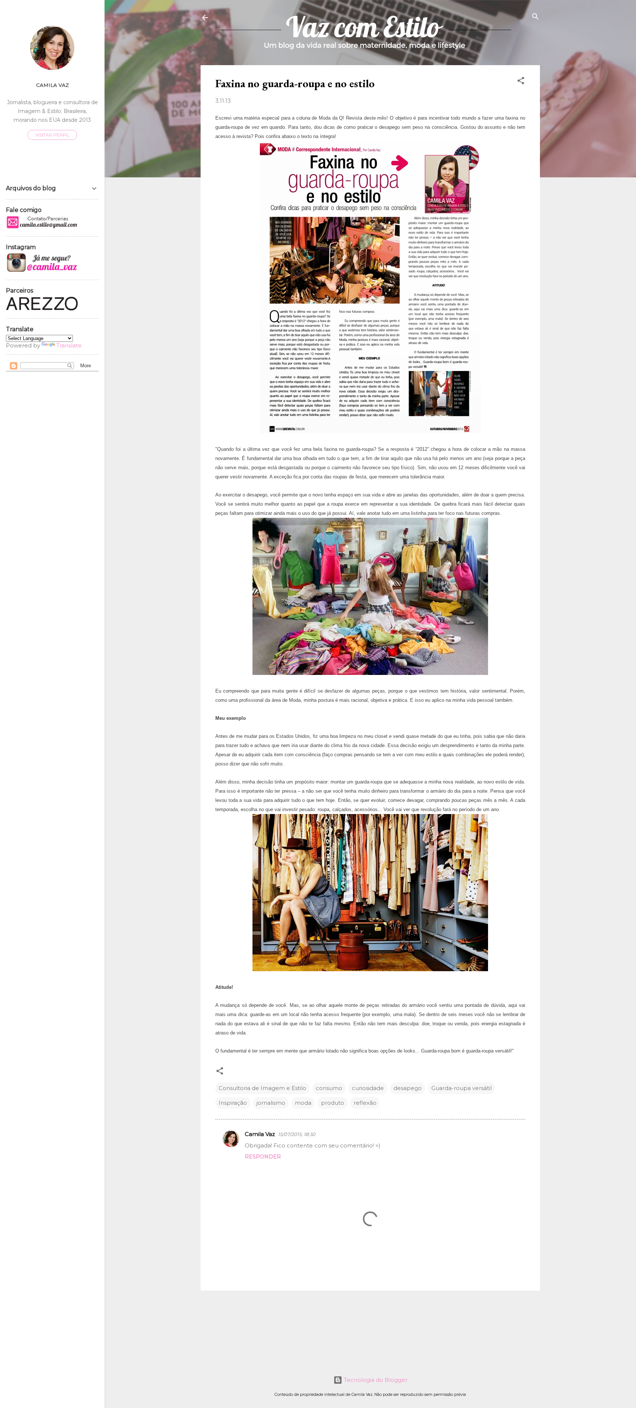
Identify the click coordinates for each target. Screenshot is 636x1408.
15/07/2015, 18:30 (296, 1134)
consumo (329, 1088)
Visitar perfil (52, 135)
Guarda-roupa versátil (461, 1088)
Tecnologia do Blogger (374, 1379)
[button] (520, 81)
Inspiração (233, 1102)
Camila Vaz (260, 1134)
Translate (69, 345)
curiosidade (368, 1088)
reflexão (365, 1102)
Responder (263, 1156)
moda (303, 1102)
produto (332, 1102)
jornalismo (271, 1102)
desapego (407, 1088)
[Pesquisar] (535, 17)
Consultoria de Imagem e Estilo (262, 1088)
